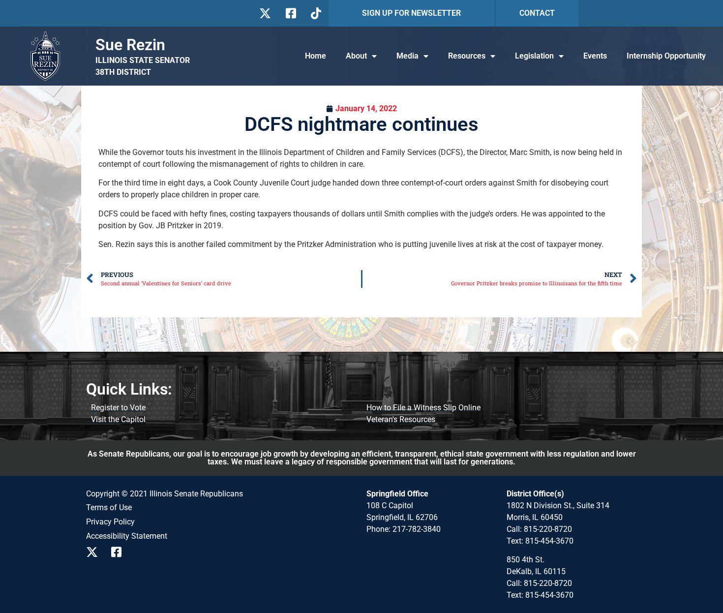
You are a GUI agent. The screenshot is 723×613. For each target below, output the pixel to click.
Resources (466, 56)
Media (407, 56)
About (356, 56)
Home (315, 56)
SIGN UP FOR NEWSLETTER (411, 13)
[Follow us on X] (264, 13)
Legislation (534, 56)
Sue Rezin (130, 44)
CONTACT (537, 13)
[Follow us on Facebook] (290, 13)
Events (595, 56)
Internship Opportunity (666, 56)
